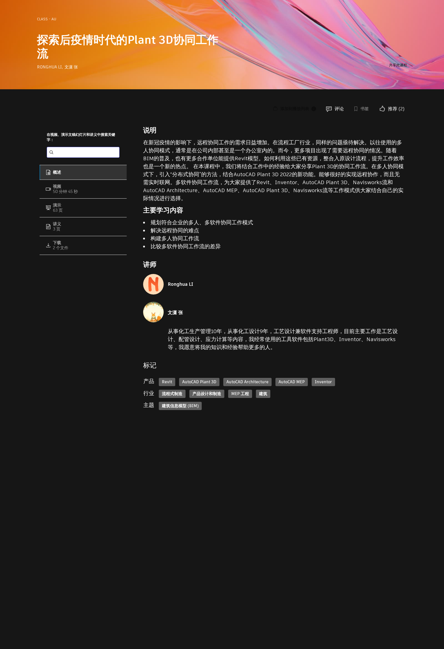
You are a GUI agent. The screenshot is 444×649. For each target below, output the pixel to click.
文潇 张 (71, 67)
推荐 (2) (396, 108)
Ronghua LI (50, 67)
